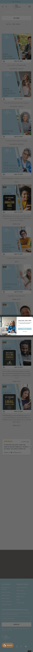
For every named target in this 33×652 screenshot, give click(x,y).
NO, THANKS (25, 331)
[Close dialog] (32, 317)
